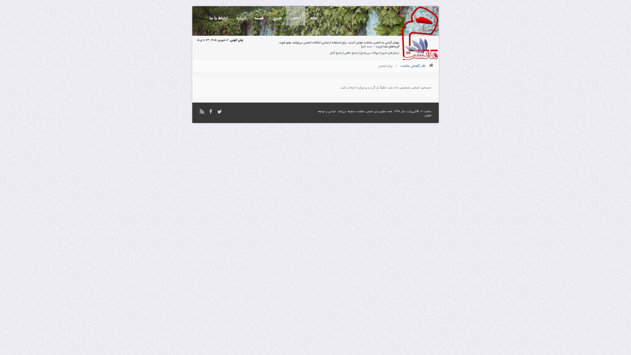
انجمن (295, 18)
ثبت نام (366, 46)
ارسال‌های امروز (390, 53)
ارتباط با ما (219, 18)
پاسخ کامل (336, 53)
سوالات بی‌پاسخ (369, 53)
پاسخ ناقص (351, 53)
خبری (276, 18)
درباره (241, 18)
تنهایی (428, 115)
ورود (378, 46)
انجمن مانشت (365, 111)
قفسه (259, 18)
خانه (313, 18)
